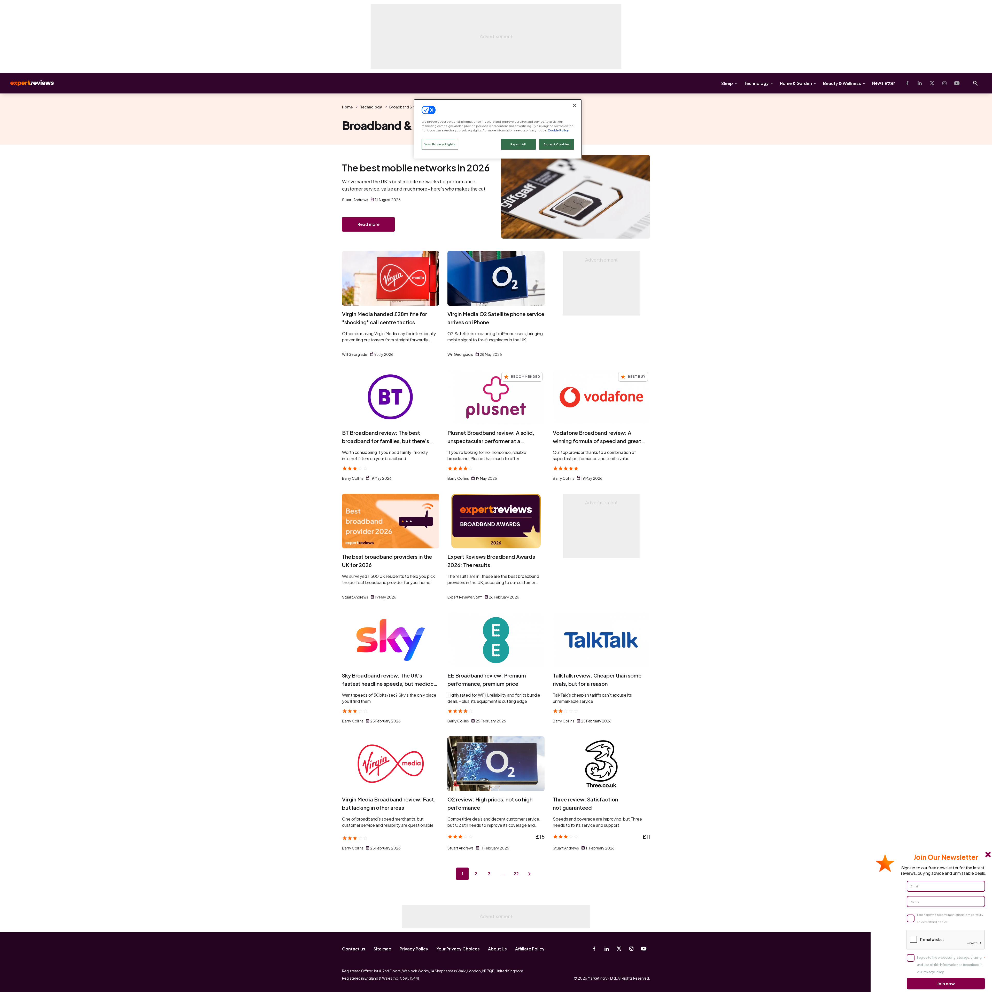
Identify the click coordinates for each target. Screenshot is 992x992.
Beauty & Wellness (842, 83)
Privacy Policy (414, 948)
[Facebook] (907, 83)
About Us (497, 948)
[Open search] (975, 83)
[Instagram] (944, 83)
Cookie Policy (558, 130)
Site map (382, 948)
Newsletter (883, 83)
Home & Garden (796, 83)
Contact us (353, 948)
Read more (368, 224)
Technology (756, 83)
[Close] (574, 105)
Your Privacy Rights (439, 144)
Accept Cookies (557, 144)
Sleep (727, 83)
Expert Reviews (27, 83)
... (502, 873)
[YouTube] (957, 83)
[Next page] (529, 874)
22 (516, 873)
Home (347, 107)
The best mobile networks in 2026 (416, 168)
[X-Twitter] (932, 83)
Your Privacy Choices (458, 948)
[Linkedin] (919, 83)
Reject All (518, 144)
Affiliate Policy (530, 948)
